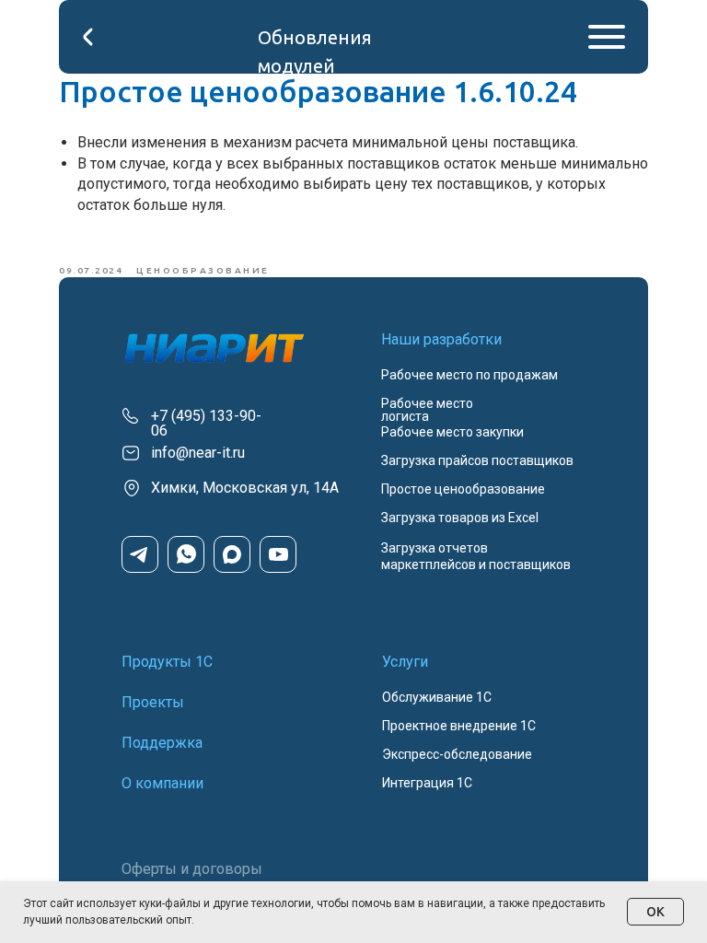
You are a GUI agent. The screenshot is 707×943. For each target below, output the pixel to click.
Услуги (405, 661)
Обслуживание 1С (437, 697)
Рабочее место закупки (452, 432)
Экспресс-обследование (457, 754)
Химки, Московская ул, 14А (245, 487)
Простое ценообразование (463, 489)
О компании (162, 783)
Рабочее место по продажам (469, 374)
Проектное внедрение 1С (459, 725)
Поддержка (162, 742)
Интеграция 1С (427, 782)
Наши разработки (441, 339)
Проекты (153, 702)
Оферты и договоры (192, 869)
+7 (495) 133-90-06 (206, 423)
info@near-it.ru (198, 452)
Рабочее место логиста (427, 410)
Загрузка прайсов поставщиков (477, 460)
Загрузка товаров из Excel (460, 517)
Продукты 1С (167, 661)
